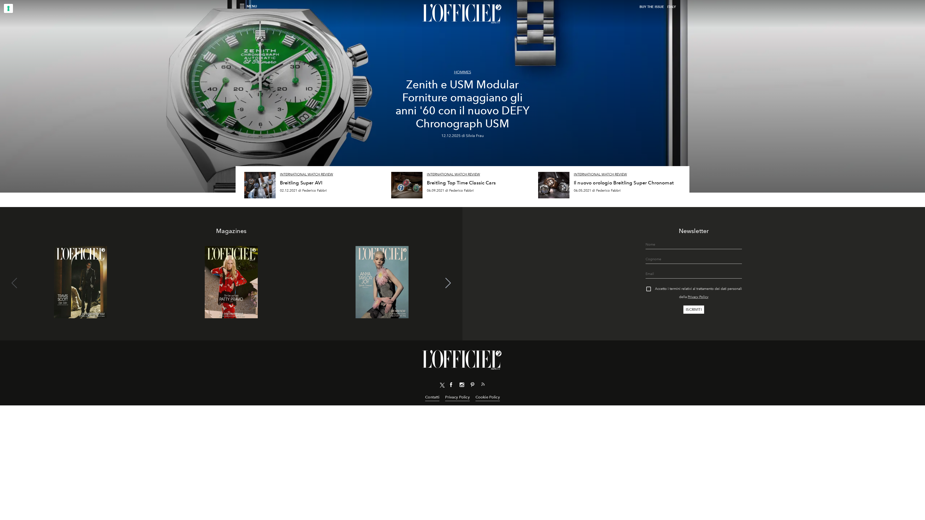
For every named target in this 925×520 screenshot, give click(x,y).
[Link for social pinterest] (472, 385)
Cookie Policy (488, 397)
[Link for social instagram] (461, 385)
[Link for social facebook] (451, 385)
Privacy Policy (698, 297)
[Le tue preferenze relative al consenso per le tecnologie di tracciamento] (8, 8)
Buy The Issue (652, 7)
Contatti (432, 397)
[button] (448, 283)
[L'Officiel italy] (462, 14)
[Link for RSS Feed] (483, 385)
